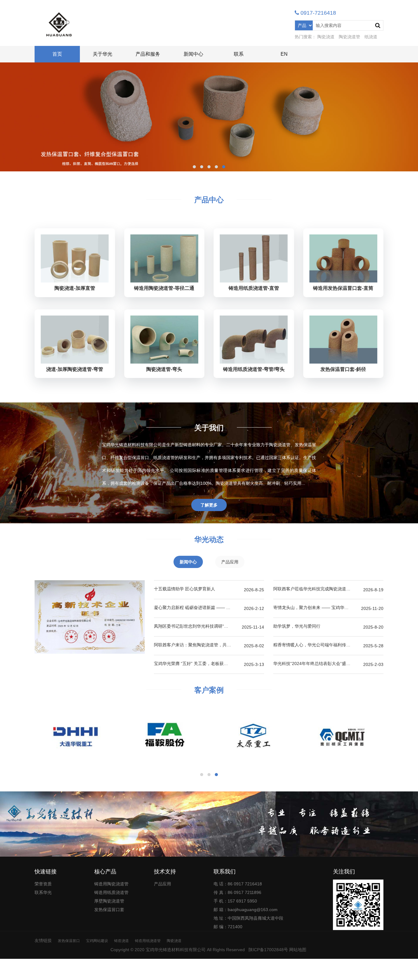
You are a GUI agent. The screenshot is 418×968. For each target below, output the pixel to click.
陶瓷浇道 (325, 36)
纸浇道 (370, 36)
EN (284, 54)
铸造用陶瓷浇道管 (111, 883)
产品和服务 (148, 54)
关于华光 (102, 54)
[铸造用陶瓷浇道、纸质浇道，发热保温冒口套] (59, 24)
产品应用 (162, 883)
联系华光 (43, 892)
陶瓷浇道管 (349, 36)
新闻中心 (193, 54)
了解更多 (209, 505)
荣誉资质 (43, 883)
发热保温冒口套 (109, 909)
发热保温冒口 (69, 941)
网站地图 (297, 949)
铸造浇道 (121, 941)
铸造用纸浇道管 (148, 941)
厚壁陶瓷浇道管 (109, 901)
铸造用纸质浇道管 (111, 892)
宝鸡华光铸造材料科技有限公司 (176, 949)
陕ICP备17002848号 (268, 949)
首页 (57, 54)
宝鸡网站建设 (97, 941)
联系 (239, 54)
